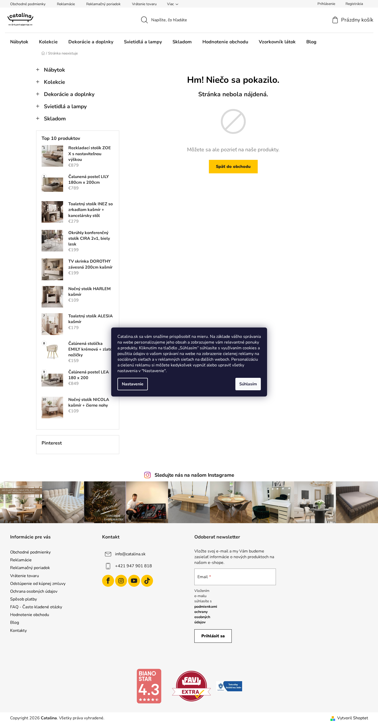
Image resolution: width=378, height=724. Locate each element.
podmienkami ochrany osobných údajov (205, 614)
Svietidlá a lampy (65, 106)
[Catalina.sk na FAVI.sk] (191, 686)
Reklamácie (66, 4)
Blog (14, 622)
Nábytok (54, 69)
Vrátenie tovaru (144, 4)
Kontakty (18, 630)
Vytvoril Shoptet (352, 718)
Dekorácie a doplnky (69, 94)
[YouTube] (134, 581)
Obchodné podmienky (27, 4)
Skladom (55, 118)
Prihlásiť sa (213, 636)
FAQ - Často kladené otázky (36, 607)
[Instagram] (121, 581)
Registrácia (354, 3)
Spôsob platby (23, 599)
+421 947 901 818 (133, 566)
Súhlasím (248, 384)
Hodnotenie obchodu (29, 615)
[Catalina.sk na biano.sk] (149, 686)
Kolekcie (54, 82)
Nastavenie (132, 384)
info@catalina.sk (130, 554)
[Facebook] (108, 581)
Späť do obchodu (233, 166)
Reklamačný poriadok (103, 4)
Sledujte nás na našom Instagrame (194, 475)
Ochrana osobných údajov (33, 591)
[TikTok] (147, 581)
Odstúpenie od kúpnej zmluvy (37, 583)
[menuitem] (19, 42)
